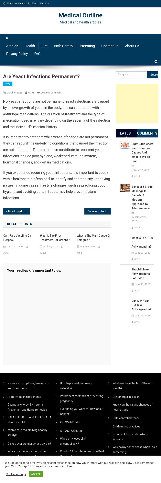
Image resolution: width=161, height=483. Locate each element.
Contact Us (110, 46)
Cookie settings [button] (16, 474)
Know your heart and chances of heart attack (133, 407)
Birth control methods (126, 418)
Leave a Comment (51, 92)
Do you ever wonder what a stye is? (29, 443)
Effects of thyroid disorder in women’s (130, 437)
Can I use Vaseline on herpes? (17, 238)
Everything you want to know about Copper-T (81, 411)
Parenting (87, 46)
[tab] (126, 133)
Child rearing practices (126, 426)
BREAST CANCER (71, 430)
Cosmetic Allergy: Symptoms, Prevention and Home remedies (27, 407)
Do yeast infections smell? (100, 211)
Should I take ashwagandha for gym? (141, 274)
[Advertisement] (137, 103)
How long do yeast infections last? (19, 211)
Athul (31, 92)
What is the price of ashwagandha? (143, 242)
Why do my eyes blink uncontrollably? (73, 441)
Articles (12, 46)
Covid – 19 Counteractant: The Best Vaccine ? (82, 454)
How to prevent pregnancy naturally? (76, 386)
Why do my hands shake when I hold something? (135, 449)
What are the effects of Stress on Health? (133, 386)
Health (30, 46)
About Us (45, 3)
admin (137, 176)
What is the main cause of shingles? (93, 238)
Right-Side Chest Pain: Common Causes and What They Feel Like (142, 152)
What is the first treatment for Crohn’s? (55, 238)
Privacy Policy (17, 54)
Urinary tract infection (126, 396)
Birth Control (63, 46)
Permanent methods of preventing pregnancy (81, 398)
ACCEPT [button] (35, 474)
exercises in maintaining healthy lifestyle (27, 432)
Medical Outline (80, 15)
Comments (147, 133)
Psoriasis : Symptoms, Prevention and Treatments (28, 386)
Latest (126, 133)
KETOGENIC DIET (70, 422)
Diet (44, 46)
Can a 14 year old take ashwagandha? (141, 305)
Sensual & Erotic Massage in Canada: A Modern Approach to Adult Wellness (142, 197)
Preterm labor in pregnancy (24, 396)
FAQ (37, 54)
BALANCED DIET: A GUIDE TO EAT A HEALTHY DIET (30, 420)
